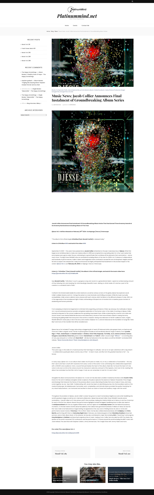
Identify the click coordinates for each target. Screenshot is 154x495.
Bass (116, 472)
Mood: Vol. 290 (26, 52)
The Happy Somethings (29, 72)
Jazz (69, 90)
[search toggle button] (132, 1)
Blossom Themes (89, 492)
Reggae (99, 474)
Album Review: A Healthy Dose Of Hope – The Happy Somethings (34, 74)
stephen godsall (27, 80)
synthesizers (104, 476)
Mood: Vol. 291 (26, 44)
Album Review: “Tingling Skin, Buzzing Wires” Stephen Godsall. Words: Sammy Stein (33, 83)
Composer (60, 90)
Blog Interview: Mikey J (34, 103)
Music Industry (95, 90)
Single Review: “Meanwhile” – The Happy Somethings (32, 97)
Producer (117, 90)
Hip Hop (55, 476)
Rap (57, 478)
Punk (92, 474)
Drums (120, 472)
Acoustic (112, 472)
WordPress (104, 492)
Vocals (70, 92)
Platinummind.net (77, 16)
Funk (65, 90)
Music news (105, 90)
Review (104, 474)
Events (75, 25)
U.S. (113, 476)
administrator (57, 105)
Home (67, 25)
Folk (123, 472)
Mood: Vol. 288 (26, 61)
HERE (66, 243)
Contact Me (85, 25)
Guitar (89, 470)
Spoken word (65, 478)
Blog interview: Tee (59, 480)
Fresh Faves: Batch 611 (28, 48)
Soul (59, 478)
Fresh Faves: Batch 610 (88, 480)
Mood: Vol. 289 (26, 56)
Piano (111, 90)
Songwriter (64, 92)
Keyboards (75, 90)
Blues (54, 90)
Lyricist (82, 90)
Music (87, 90)
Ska (89, 476)
